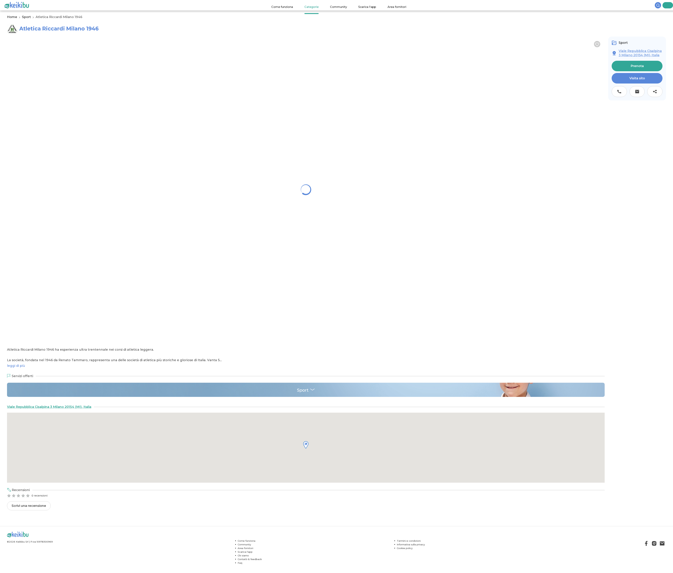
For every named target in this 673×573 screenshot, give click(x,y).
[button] (305, 474)
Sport (26, 17)
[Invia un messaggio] (637, 91)
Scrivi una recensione (29, 536)
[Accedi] (670, 5)
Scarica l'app (371, 5)
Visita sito (637, 78)
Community (341, 5)
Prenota (637, 66)
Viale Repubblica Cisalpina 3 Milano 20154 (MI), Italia (49, 437)
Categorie (315, 5)
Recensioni (21, 520)
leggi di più (16, 396)
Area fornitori (400, 5)
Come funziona (286, 5)
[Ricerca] (664, 5)
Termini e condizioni (409, 570)
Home (12, 17)
